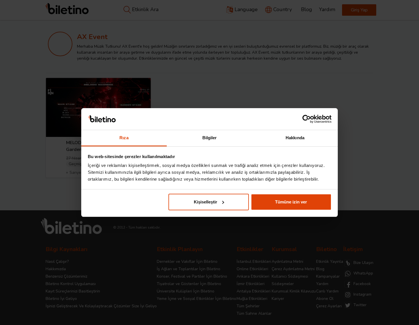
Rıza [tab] (123, 137)
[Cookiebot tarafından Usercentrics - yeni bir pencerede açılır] (306, 119)
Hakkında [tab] (295, 137)
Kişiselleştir (205, 201)
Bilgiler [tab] (209, 137)
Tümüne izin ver (291, 201)
